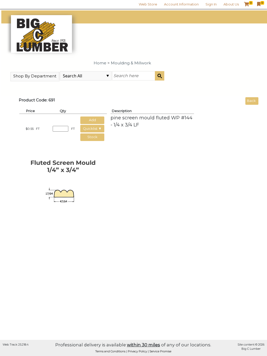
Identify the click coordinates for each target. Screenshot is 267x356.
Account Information (181, 4)
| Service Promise (159, 351)
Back (251, 101)
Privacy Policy (138, 351)
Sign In (211, 4)
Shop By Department (34, 75)
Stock (92, 137)
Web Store (148, 4)
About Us (231, 4)
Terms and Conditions (110, 351)
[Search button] (159, 76)
